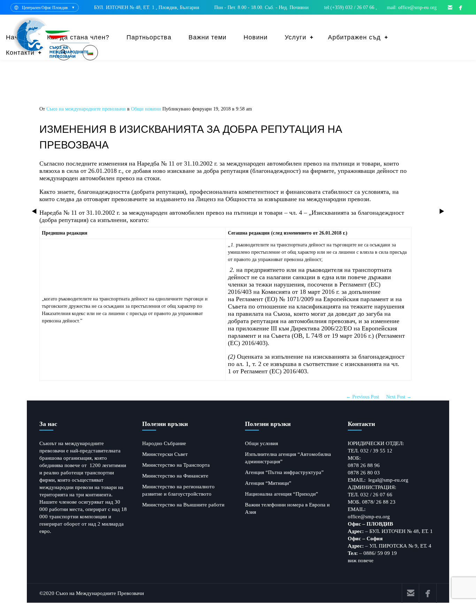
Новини (256, 37)
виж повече (361, 560)
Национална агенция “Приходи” (281, 494)
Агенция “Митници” (268, 483)
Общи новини (146, 109)
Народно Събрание (164, 443)
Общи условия (261, 443)
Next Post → (399, 396)
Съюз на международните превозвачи (86, 109)
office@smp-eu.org (369, 516)
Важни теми (208, 37)
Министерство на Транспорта (176, 465)
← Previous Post (362, 396)
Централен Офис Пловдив (45, 7)
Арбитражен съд (354, 37)
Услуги (295, 37)
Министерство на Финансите (175, 476)
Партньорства (148, 37)
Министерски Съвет (165, 454)
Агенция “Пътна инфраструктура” (284, 472)
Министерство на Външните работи (183, 504)
